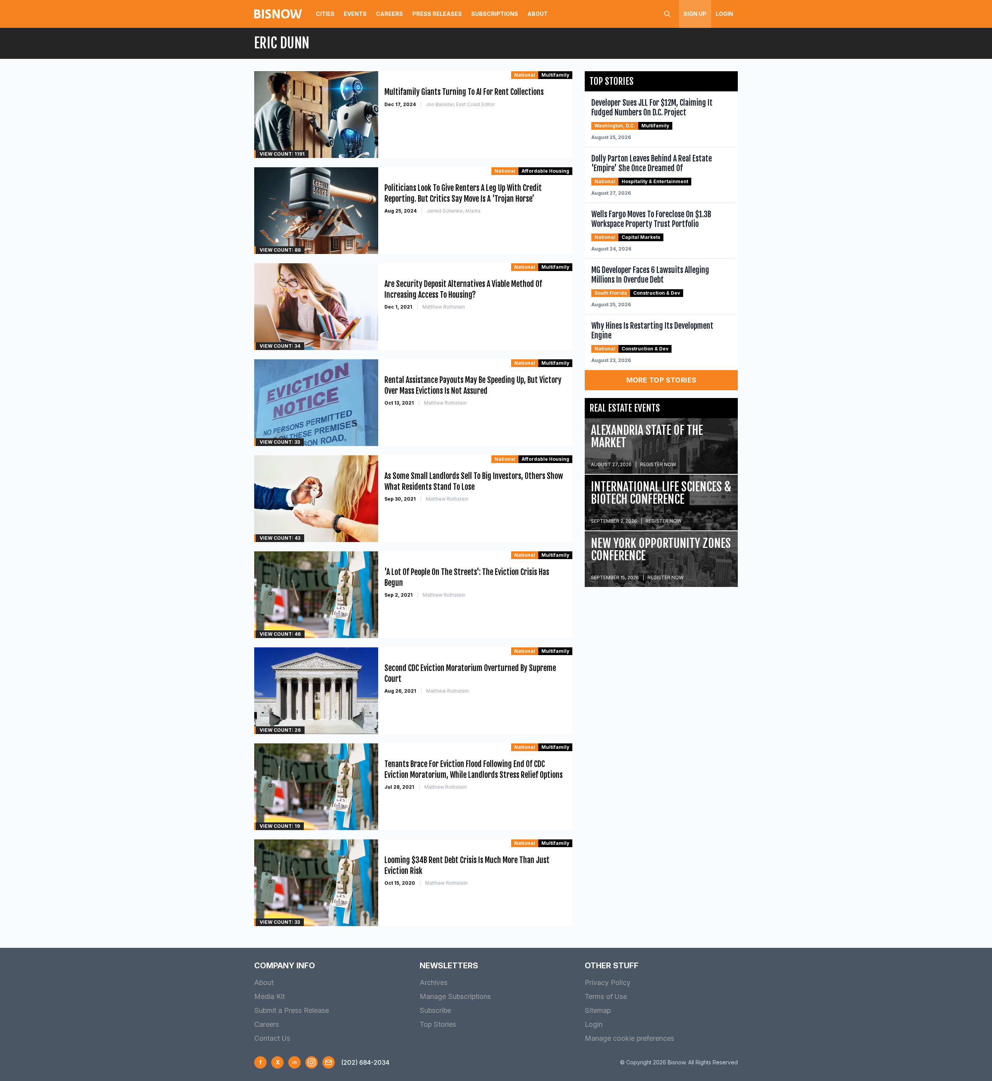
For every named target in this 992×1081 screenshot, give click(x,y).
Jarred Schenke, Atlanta (453, 211)
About (537, 13)
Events (355, 13)
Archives (434, 982)
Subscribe (435, 1010)
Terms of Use (606, 996)
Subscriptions (494, 13)
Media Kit (269, 996)
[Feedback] (328, 1062)
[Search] (667, 14)
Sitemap (598, 1010)
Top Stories (438, 1024)
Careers (389, 13)
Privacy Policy (607, 982)
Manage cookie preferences (629, 1038)
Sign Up (695, 13)
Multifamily (555, 75)
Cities (325, 13)
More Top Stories (661, 380)
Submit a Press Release (291, 1010)
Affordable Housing (545, 171)
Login (724, 13)
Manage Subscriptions (455, 996)
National (524, 75)
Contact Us (272, 1038)
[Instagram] (311, 1062)
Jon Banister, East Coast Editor (460, 104)
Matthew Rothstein (443, 307)
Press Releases (437, 13)
